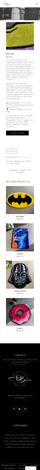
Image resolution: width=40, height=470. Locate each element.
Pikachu (12, 444)
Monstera (34, 441)
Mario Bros (26, 441)
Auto (17, 435)
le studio (23, 465)
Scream (14, 447)
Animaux (7, 435)
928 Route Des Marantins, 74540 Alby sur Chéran (22, 360)
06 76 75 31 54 (22, 364)
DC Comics (13, 438)
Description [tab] (11, 151)
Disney (20, 438)
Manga (21, 441)
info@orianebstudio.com (22, 362)
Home (8, 13)
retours (21, 468)
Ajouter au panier (17, 133)
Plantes (17, 444)
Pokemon (23, 444)
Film (33, 438)
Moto (7, 444)
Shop (14, 13)
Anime (13, 435)
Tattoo (32, 447)
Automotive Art (24, 435)
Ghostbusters (14, 441)
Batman (32, 435)
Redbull (8, 447)
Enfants (23, 170)
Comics (6, 438)
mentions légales (8, 465)
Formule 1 (6, 441)
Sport (19, 447)
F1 (31, 438)
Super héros (25, 447)
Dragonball (26, 438)
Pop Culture (30, 444)
